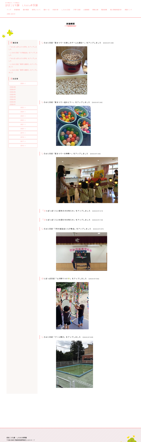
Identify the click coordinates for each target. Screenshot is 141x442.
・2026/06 (12, 92)
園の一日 (46, 10)
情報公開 (95, 10)
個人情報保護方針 (116, 10)
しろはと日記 (65, 10)
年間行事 (55, 10)
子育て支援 (76, 10)
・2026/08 (12, 87)
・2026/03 (12, 99)
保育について (36, 10)
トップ (9, 10)
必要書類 (86, 10)
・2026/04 (12, 97)
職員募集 (104, 10)
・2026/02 (12, 102)
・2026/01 (12, 104)
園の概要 (26, 10)
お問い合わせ (11, 14)
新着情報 (17, 10)
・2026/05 (12, 94)
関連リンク (128, 10)
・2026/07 (12, 89)
